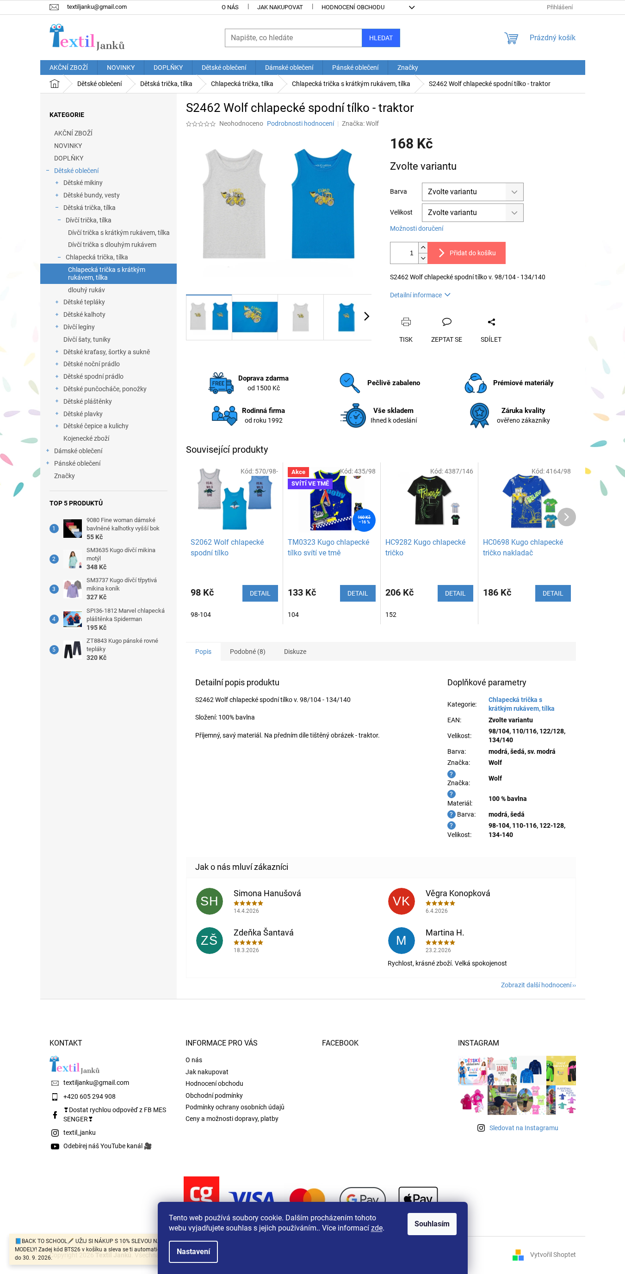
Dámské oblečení (78, 451)
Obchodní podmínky (214, 1095)
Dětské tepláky (84, 302)
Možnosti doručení (416, 228)
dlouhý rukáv (86, 290)
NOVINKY (68, 145)
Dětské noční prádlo (91, 364)
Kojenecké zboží (86, 438)
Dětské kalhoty (84, 314)
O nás (230, 7)
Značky (64, 476)
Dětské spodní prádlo (93, 376)
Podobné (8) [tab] (248, 651)
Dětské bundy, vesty (91, 195)
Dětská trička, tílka (89, 207)
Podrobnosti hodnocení (300, 123)
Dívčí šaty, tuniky (87, 339)
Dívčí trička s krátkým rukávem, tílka (119, 232)
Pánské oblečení (77, 463)
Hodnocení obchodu (353, 7)
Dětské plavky (83, 414)
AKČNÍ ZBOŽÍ (73, 133)
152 (390, 614)
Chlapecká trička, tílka (97, 257)
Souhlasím (432, 1223)
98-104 (201, 614)
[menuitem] (68, 67)
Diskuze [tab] (295, 651)
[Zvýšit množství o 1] (422, 247)
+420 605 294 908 (89, 1096)
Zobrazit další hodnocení (536, 985)
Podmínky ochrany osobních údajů (235, 1107)
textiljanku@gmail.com (96, 1082)
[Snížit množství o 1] (422, 258)
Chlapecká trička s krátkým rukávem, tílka (106, 273)
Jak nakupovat (280, 7)
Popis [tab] (203, 651)
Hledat (381, 38)
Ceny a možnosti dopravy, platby (232, 1118)
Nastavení (193, 1251)
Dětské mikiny (83, 182)
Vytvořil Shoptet (553, 1254)
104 (293, 614)
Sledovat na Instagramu (523, 1128)
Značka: (360, 123)
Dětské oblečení (76, 170)
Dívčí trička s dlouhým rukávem (112, 244)
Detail (260, 593)
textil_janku (79, 1132)
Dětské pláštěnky (87, 401)
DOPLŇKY (68, 158)
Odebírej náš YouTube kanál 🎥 (107, 1146)
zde (377, 1228)
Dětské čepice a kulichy (96, 426)
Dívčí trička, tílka (88, 220)
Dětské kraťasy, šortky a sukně (106, 352)
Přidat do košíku (473, 253)
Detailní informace (416, 295)
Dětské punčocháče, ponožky (105, 389)
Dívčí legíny (79, 327)
